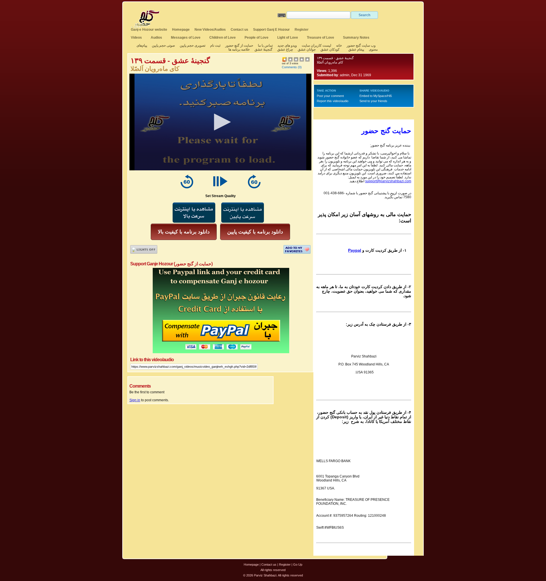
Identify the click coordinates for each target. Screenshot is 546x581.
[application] (220, 122)
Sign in (134, 400)
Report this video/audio (332, 101)
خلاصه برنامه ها (239, 49)
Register (302, 30)
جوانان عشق (307, 49)
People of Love (256, 38)
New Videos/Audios (210, 30)
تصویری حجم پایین (192, 45)
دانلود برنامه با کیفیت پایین (255, 232)
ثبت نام (215, 45)
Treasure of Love (320, 38)
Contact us (239, 30)
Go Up (297, 564)
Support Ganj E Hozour (271, 30)
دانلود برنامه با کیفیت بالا (184, 232)
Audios (156, 38)
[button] (220, 122)
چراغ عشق (285, 49)
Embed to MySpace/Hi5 (375, 96)
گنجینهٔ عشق (263, 49)
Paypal (354, 250)
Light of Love (287, 38)
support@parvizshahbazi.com (388, 181)
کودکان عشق (330, 49)
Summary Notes (356, 38)
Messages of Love (185, 38)
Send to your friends (373, 101)
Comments (289, 67)
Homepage (181, 30)
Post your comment (330, 96)
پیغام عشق (356, 49)
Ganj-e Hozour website (149, 30)
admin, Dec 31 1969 (355, 75)
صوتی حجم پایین (163, 45)
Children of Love (222, 38)
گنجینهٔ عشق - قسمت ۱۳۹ (335, 58)
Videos (136, 38)
